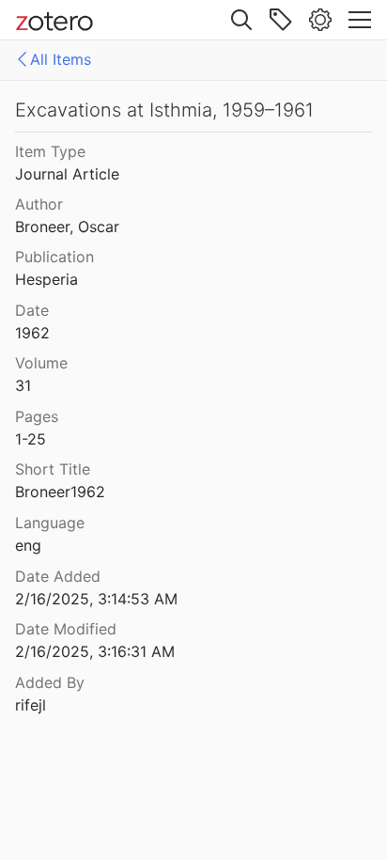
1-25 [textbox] (30, 439)
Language (50, 522)
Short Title (52, 469)
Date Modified (65, 628)
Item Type (50, 151)
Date (32, 310)
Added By (50, 682)
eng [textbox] (28, 545)
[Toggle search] (241, 19)
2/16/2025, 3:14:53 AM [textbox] (96, 598)
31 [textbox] (23, 385)
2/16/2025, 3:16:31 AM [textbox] (95, 651)
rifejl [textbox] (30, 705)
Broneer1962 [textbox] (60, 491)
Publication (54, 256)
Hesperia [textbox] (46, 279)
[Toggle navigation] (359, 19)
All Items (60, 59)
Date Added (58, 576)
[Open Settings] (320, 19)
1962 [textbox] (32, 332)
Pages (36, 416)
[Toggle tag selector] (281, 19)
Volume (41, 362)
